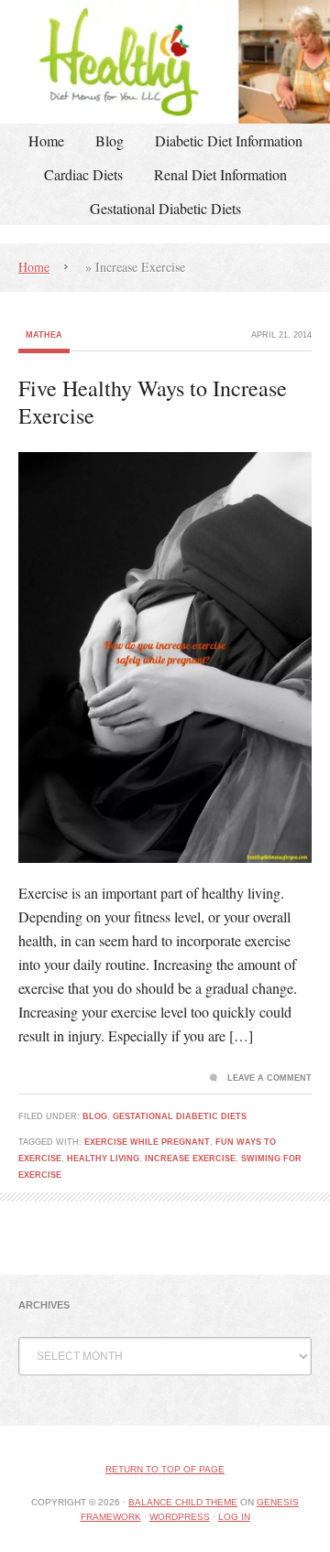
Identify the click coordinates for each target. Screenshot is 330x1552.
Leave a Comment (269, 1078)
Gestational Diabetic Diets (165, 208)
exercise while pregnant (147, 1142)
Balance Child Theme (182, 1502)
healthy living (103, 1158)
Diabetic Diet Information (228, 140)
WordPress (179, 1517)
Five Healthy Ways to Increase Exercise (152, 401)
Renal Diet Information (220, 174)
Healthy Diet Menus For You (165, 62)
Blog (109, 140)
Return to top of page (165, 1469)
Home (46, 140)
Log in (234, 1517)
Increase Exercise (190, 1158)
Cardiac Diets (83, 174)
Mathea (44, 335)
